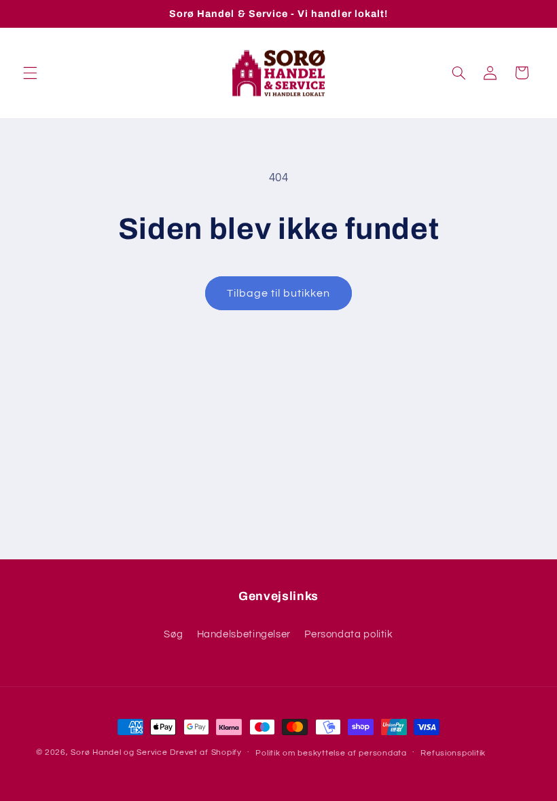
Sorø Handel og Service (119, 752)
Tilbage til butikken (279, 293)
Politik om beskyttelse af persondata (330, 753)
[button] (30, 72)
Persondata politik (348, 634)
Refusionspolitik (453, 753)
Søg (173, 634)
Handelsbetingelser (244, 634)
